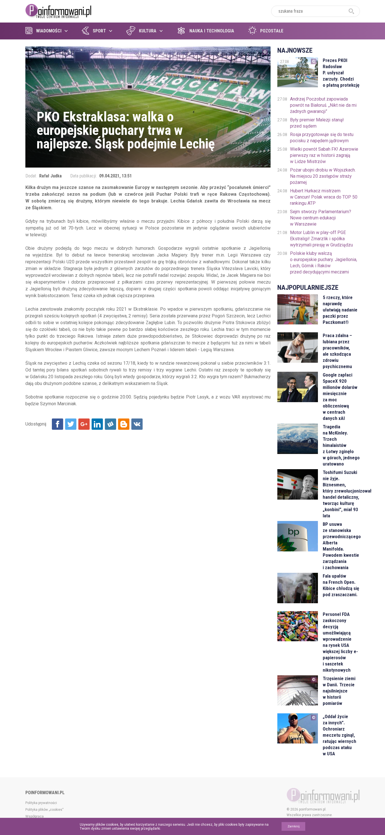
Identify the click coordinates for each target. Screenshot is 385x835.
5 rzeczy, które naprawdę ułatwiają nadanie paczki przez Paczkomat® (340, 310)
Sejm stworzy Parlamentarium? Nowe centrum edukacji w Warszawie (320, 218)
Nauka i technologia (211, 31)
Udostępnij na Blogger (123, 424)
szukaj (351, 11)
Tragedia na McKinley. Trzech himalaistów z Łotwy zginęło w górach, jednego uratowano (341, 445)
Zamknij (293, 826)
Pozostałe (271, 31)
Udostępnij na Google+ (84, 424)
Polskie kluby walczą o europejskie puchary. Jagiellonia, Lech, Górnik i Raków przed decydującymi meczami (323, 263)
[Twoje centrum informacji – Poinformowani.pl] (58, 10)
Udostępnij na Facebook (57, 424)
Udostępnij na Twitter (70, 424)
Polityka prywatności (41, 803)
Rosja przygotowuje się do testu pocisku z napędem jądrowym (321, 137)
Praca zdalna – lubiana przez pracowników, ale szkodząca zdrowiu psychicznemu (337, 351)
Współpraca (34, 816)
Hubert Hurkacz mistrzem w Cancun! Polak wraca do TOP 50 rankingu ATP (323, 197)
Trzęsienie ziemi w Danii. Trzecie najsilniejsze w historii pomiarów (339, 691)
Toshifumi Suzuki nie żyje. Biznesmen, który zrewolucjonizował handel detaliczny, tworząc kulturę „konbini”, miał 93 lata (341, 493)
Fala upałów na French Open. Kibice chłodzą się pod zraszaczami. (341, 585)
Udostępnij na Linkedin (97, 424)
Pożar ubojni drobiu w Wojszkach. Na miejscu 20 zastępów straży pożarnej (323, 176)
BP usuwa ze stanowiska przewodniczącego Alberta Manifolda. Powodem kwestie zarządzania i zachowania (341, 545)
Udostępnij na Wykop (110, 424)
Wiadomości (48, 31)
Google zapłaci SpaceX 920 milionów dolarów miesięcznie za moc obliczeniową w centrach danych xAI (340, 396)
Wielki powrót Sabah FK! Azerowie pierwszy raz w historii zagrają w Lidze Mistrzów (324, 155)
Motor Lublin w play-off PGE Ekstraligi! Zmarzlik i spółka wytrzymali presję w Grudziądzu (321, 239)
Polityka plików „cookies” (44, 810)
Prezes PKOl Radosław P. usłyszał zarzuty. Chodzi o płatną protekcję (341, 72)
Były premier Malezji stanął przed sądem (317, 123)
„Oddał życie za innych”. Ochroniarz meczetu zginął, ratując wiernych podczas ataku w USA (339, 735)
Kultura (147, 31)
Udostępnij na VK (137, 424)
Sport (99, 31)
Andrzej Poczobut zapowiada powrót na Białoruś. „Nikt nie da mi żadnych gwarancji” (323, 105)
